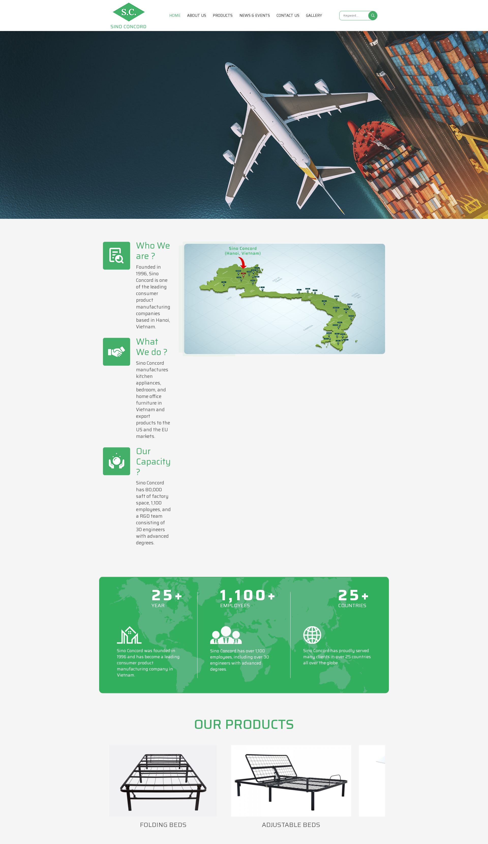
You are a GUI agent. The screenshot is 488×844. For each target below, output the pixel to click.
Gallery (314, 15)
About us (196, 15)
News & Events (254, 15)
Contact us (288, 15)
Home (174, 15)
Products (223, 15)
